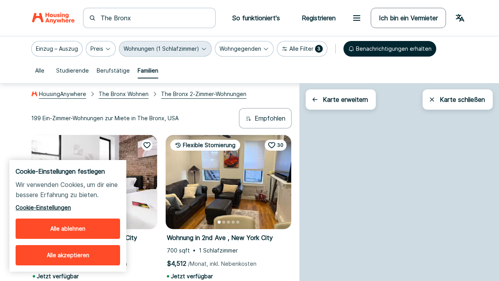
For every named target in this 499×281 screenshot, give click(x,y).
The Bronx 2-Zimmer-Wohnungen (203, 94)
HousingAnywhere (62, 94)
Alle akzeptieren (68, 255)
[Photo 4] (233, 222)
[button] (57, 49)
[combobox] (154, 18)
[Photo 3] (228, 222)
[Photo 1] (219, 222)
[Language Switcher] (460, 18)
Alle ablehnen (67, 228)
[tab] (39, 70)
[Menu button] (357, 18)
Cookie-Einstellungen (43, 207)
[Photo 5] (237, 222)
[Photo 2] (223, 222)
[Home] (53, 18)
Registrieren (319, 18)
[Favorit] (147, 145)
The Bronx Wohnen (124, 94)
